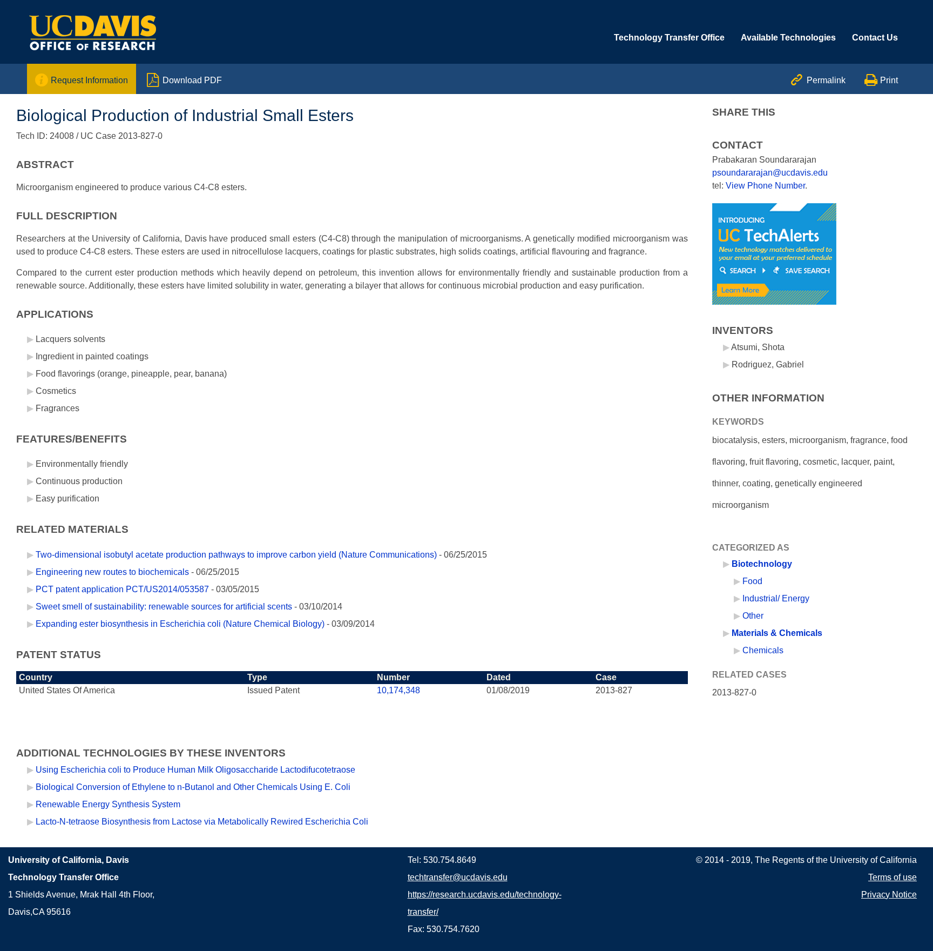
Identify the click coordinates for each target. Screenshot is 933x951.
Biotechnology (762, 563)
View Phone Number (765, 185)
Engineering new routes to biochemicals (112, 572)
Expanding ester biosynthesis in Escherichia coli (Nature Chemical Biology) (180, 623)
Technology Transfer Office (669, 37)
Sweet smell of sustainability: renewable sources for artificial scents (164, 606)
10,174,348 (398, 690)
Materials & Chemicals (777, 633)
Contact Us (875, 37)
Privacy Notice (889, 894)
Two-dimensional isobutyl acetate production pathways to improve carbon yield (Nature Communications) (236, 554)
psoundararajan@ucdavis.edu (770, 172)
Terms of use (892, 877)
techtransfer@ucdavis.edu (458, 877)
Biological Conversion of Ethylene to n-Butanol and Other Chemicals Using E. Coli (193, 787)
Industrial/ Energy (775, 598)
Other (752, 615)
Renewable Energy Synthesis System (108, 804)
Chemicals (762, 650)
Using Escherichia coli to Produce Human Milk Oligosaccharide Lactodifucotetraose (195, 769)
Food (752, 581)
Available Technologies (788, 37)
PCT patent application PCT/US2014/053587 (123, 589)
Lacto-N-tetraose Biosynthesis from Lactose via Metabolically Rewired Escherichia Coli (202, 821)
